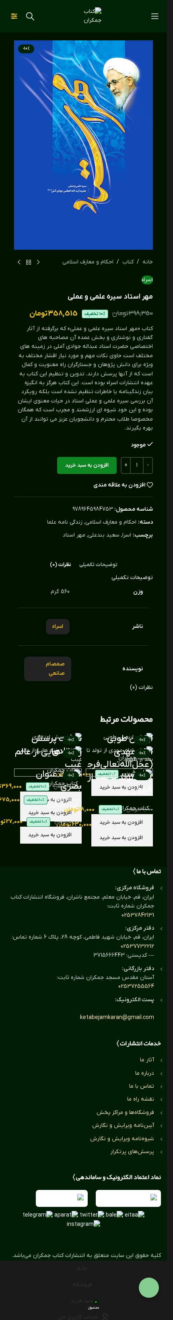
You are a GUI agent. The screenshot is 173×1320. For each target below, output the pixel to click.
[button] (122, 822)
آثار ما (147, 1060)
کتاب (128, 262)
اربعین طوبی (130, 739)
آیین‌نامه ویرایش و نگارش (123, 1125)
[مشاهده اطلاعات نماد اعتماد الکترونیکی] (128, 1198)
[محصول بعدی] (19, 262)
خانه (147, 262)
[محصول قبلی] (38, 262)
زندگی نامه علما (64, 522)
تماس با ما (141, 1086)
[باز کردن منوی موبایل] (155, 16)
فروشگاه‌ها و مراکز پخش (125, 1112)
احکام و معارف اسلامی (87, 262)
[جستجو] (30, 16)
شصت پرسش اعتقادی (56, 745)
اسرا (126, 535)
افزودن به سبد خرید (87, 465)
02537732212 (137, 946)
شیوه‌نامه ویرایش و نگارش (122, 1139)
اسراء (147, 280)
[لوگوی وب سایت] (83, 16)
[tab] (98, 564)
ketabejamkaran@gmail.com (117, 1017)
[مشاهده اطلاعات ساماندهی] (62, 1198)
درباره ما (144, 1073)
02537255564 (136, 986)
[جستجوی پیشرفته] (14, 16)
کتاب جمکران (133, 793)
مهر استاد (74, 535)
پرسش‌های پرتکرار (132, 1152)
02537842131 (138, 915)
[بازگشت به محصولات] (28, 262)
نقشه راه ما (140, 1099)
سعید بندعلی (103, 535)
